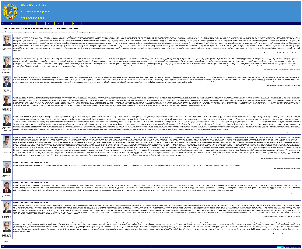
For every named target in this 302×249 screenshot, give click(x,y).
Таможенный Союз (295, 108)
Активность (67, 24)
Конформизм (77, 24)
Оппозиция (288, 85)
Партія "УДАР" (6, 90)
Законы (50, 24)
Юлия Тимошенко (296, 52)
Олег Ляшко (7, 195)
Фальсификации (287, 168)
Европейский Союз (278, 52)
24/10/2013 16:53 (6, 198)
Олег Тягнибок (6, 149)
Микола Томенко (6, 108)
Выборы (289, 193)
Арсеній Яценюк (6, 48)
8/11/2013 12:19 (7, 91)
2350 (151, 246)
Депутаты (14, 24)
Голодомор (297, 158)
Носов (9, 246)
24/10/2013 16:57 (6, 178)
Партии (23, 24)
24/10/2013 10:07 (6, 236)
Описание (5, 24)
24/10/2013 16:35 (6, 217)
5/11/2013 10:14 (7, 152)
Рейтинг (59, 24)
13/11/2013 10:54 (6, 72)
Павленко (5, 246)
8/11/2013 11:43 (7, 110)
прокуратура (282, 158)
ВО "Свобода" (6, 151)
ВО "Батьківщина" (6, 49)
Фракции (32, 24)
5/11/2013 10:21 (7, 130)
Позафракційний (6, 196)
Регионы (41, 24)
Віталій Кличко (6, 89)
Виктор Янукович (287, 52)
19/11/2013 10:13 (6, 51)
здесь (110, 32)
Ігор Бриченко (6, 175)
